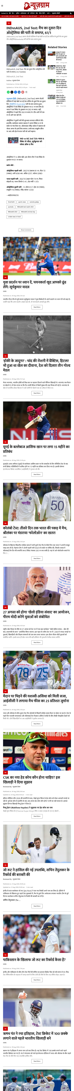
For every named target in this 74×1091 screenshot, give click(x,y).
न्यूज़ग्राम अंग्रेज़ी (56, 13)
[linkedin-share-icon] (19, 93)
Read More (37, 307)
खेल (37, 13)
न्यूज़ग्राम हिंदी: (11, 99)
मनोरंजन (32, 13)
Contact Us (4, 13)
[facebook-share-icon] (15, 93)
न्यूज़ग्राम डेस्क (16, 80)
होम (10, 13)
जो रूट (20, 891)
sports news (22, 202)
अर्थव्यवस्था (23, 13)
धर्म (28, 13)
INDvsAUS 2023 (12, 212)
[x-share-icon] (11, 93)
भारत (57, 545)
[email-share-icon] (22, 93)
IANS (4, 291)
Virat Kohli (11, 202)
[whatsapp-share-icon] (8, 93)
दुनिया (17, 13)
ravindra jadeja (34, 202)
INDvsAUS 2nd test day (28, 212)
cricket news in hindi (14, 217)
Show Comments (26, 230)
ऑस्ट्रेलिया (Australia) (17, 104)
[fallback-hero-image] (51, 53)
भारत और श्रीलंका (9, 713)
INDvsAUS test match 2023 (25, 207)
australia (10, 207)
